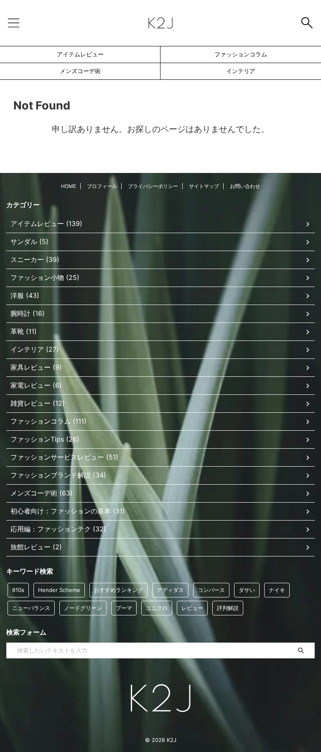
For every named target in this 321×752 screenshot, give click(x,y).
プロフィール (102, 186)
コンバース (211, 590)
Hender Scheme (59, 590)
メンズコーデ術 (80, 70)
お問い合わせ (245, 186)
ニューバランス (31, 608)
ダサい (247, 590)
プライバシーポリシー (153, 186)
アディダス (170, 590)
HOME (68, 186)
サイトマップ (204, 186)
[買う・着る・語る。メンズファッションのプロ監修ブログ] (160, 23)
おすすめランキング (118, 590)
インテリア (240, 70)
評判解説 (228, 608)
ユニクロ (157, 608)
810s (18, 590)
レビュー (192, 608)
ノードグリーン (83, 608)
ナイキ (277, 590)
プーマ (124, 608)
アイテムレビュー (80, 54)
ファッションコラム (240, 54)
